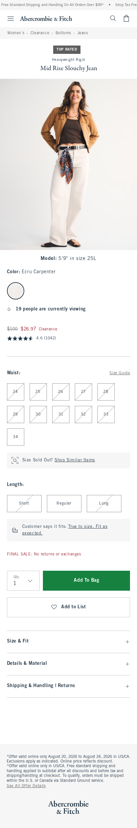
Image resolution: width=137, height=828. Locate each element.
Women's (15, 33)
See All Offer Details (26, 786)
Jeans (82, 33)
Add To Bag (86, 580)
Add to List (73, 607)
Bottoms (63, 33)
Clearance (40, 33)
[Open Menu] (8, 19)
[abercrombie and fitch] (46, 18)
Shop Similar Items (75, 460)
